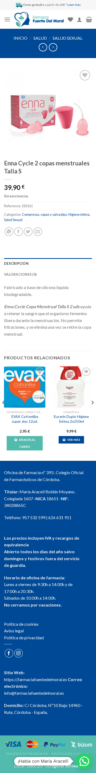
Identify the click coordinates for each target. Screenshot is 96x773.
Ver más (73, 439)
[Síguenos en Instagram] (18, 653)
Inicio (20, 37)
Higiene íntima (79, 214)
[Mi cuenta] (79, 19)
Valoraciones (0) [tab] (20, 274)
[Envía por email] (37, 231)
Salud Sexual (67, 37)
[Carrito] (89, 19)
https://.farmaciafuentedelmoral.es (35, 679)
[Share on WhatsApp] (9, 231)
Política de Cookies (70, 754)
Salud (40, 37)
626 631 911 (59, 517)
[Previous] (3, 413)
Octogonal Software (63, 766)
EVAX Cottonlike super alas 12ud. (24, 419)
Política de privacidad (24, 637)
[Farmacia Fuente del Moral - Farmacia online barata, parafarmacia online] (39, 19)
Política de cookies (21, 623)
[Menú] (7, 19)
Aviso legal (14, 630)
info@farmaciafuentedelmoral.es (34, 692)
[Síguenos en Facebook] (9, 653)
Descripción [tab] (16, 263)
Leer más (74, 5)
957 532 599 (33, 517)
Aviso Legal (48, 758)
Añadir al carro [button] (27, 443)
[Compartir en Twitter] (28, 231)
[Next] (92, 413)
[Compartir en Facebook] (18, 231)
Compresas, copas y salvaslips (44, 214)
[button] (84, 761)
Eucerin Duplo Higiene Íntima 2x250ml (71, 419)
